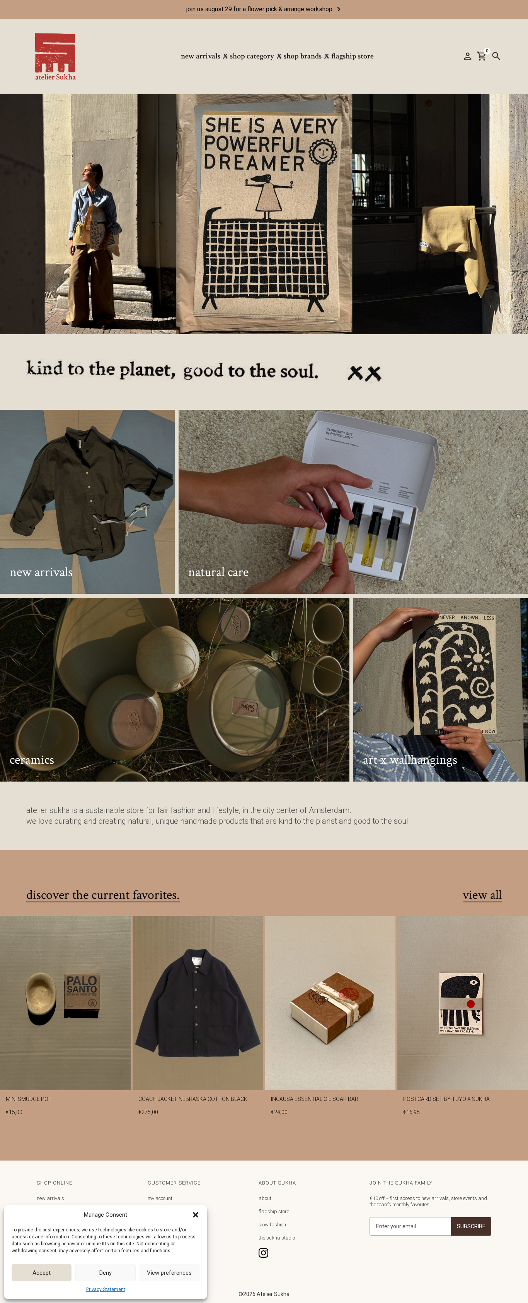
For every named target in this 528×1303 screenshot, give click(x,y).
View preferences (169, 1272)
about (265, 1198)
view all (482, 895)
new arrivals (50, 1198)
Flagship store (352, 56)
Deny (105, 1272)
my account (160, 1198)
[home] (59, 56)
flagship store (274, 1211)
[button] (195, 1215)
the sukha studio (277, 1238)
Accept (41, 1272)
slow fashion (272, 1225)
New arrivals (200, 56)
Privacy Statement (105, 1289)
